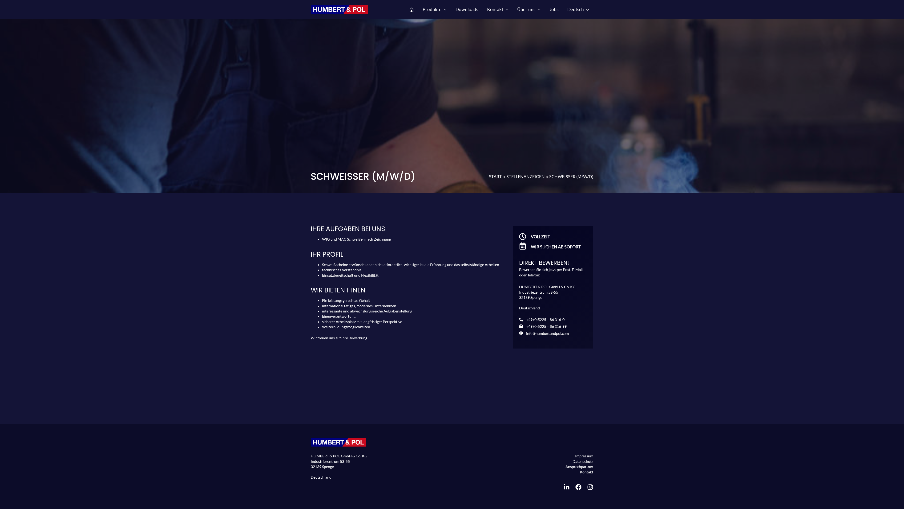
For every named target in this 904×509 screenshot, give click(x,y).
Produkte (432, 9)
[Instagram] (590, 487)
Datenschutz (583, 461)
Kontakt (495, 9)
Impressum (584, 456)
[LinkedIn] (567, 487)
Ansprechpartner (579, 466)
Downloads (467, 9)
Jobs (553, 9)
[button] (443, 9)
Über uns (526, 9)
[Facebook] (578, 487)
